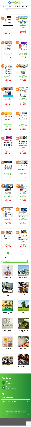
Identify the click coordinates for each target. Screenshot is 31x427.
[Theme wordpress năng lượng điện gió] (23, 21)
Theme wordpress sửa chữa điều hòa (23, 76)
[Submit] (27, 261)
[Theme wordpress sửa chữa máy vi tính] (23, 45)
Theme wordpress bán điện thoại (8, 173)
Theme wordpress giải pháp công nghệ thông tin (8, 100)
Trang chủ (7, 6)
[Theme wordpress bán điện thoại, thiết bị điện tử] (8, 116)
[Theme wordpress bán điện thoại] (8, 165)
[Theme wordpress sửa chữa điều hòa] (23, 69)
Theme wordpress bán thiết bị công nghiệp (23, 100)
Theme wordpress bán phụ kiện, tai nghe (8, 29)
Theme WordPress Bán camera (8, 53)
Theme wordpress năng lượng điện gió (23, 29)
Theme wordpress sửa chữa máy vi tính (23, 53)
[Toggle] (27, 394)
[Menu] (29, 2)
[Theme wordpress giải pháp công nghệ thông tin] (8, 92)
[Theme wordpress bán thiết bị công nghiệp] (23, 92)
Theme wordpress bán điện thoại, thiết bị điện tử (8, 124)
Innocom (15, 415)
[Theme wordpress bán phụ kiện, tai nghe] (8, 21)
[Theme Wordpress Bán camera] (8, 45)
